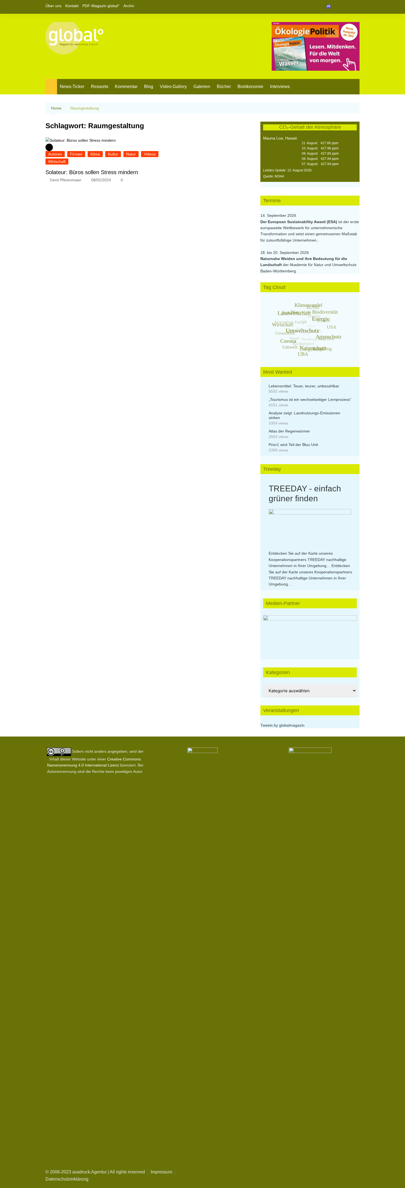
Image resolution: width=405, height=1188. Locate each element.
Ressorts (99, 86)
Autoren (55, 154)
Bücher (224, 86)
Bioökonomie (250, 86)
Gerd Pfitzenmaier (66, 180)
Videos (150, 154)
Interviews (280, 86)
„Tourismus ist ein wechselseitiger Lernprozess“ (310, 399)
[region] (310, 631)
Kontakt (72, 6)
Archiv (128, 6)
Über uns (53, 6)
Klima (95, 154)
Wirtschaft (57, 161)
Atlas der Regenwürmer (289, 431)
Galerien (201, 86)
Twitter (346, 7)
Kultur (113, 154)
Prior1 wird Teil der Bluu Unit (293, 444)
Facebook (337, 7)
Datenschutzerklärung (66, 1179)
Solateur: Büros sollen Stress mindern (91, 172)
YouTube (355, 7)
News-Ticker (72, 86)
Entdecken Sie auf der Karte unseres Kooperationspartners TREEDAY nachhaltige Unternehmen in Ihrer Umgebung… (307, 559)
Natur (131, 154)
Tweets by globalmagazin (282, 725)
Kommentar (126, 86)
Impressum (161, 1172)
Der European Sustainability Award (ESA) (299, 222)
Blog (148, 86)
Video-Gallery (173, 86)
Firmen (76, 154)
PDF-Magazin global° (101, 6)
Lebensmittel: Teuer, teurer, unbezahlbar (304, 386)
